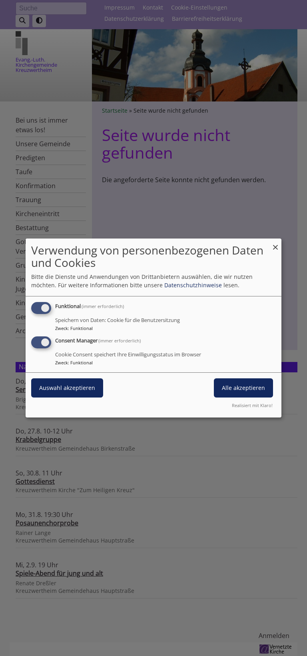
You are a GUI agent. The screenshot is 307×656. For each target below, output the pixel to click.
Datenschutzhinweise (193, 285)
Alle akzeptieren (243, 388)
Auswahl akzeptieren (67, 388)
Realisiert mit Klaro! (252, 405)
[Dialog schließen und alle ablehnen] (275, 243)
